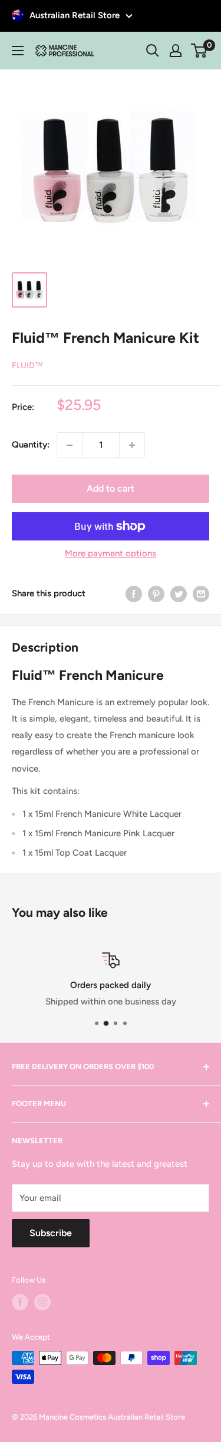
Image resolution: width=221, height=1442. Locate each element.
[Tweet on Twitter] (178, 593)
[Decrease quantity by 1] (69, 445)
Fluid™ (27, 365)
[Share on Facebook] (134, 593)
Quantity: (31, 444)
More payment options (110, 553)
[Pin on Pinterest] (156, 593)
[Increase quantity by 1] (132, 445)
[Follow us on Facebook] (20, 1302)
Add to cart (110, 488)
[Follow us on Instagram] (42, 1302)
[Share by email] (201, 593)
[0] (199, 51)
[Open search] (152, 50)
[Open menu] (18, 50)
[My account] (176, 50)
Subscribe (50, 1233)
